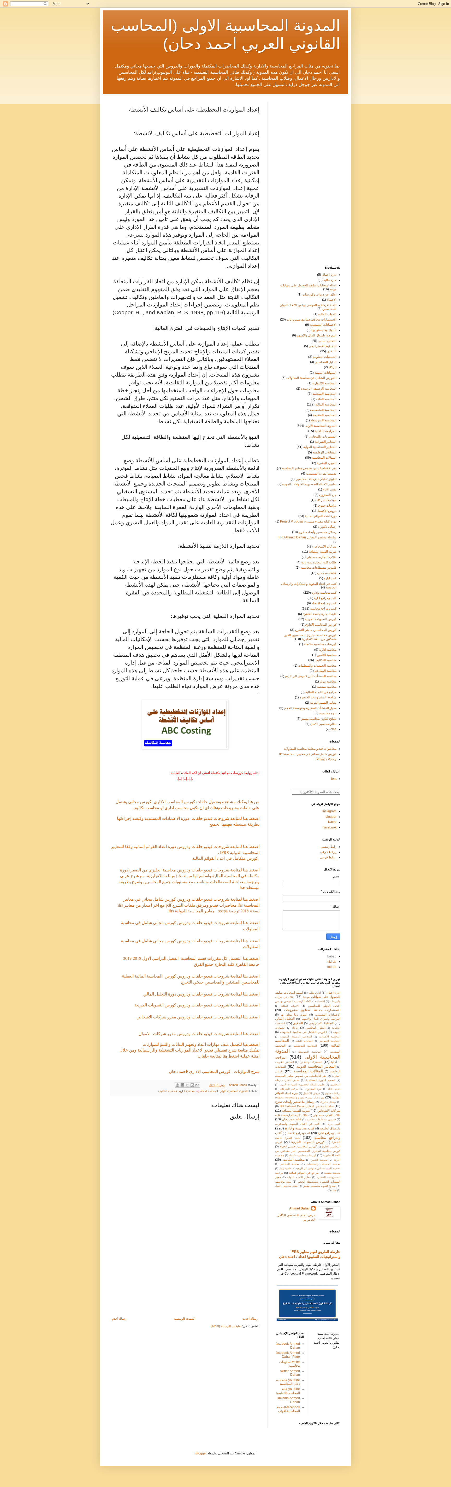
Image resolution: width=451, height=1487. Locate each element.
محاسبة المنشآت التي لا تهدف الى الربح (310, 676)
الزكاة (332, 367)
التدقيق (331, 351)
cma (333, 729)
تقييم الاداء (329, 489)
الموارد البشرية (326, 463)
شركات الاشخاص (324, 546)
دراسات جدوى (327, 505)
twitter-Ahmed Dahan (290, 1373)
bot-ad (331, 956)
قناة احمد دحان (326, 573)
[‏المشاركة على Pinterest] (177, 1085)
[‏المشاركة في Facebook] (182, 1085)
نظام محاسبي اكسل (323, 724)
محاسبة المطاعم (325, 671)
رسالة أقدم (119, 1318)
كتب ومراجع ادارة (325, 598)
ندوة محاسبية (327, 713)
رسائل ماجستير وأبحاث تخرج (317, 532)
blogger (330, 817)
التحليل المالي (327, 341)
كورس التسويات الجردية (320, 619)
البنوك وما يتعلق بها (323, 330)
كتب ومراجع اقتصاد (324, 603)
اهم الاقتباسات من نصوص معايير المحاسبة (309, 468)
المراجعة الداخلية (325, 431)
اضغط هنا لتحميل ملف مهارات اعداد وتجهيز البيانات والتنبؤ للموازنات (201, 1044)
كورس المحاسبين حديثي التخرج (315, 630)
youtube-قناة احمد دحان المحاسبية (287, 1382)
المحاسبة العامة (326, 399)
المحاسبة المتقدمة (324, 415)
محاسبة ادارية (187, 1091)
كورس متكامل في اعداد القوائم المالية (225, 858)
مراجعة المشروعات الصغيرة (318, 697)
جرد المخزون (327, 495)
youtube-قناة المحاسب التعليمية (288, 1390)
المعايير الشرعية (325, 442)
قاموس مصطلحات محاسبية (318, 567)
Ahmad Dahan (299, 1208)
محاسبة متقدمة (326, 687)
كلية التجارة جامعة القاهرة (319, 614)
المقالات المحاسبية (207, 1091)
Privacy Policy (326, 759)
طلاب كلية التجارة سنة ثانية (318, 562)
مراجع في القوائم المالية (320, 692)
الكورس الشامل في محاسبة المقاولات (311, 378)
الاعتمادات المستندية (323, 325)
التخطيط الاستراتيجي (322, 346)
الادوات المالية (327, 314)
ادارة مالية (329, 280)
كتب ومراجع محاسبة (323, 608)
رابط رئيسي (328, 847)
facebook (329, 827)
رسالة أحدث (250, 1318)
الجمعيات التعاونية (324, 357)
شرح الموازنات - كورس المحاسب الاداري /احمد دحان (213, 1071)
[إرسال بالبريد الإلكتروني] (197, 1085)
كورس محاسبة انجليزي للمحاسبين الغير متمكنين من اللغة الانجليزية (310, 637)
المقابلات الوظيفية (324, 452)
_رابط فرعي (328, 852)
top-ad (331, 967)
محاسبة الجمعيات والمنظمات (317, 665)
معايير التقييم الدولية (323, 702)
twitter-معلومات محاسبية (289, 1363)
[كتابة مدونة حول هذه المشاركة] (192, 1085)
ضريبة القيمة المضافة (322, 552)
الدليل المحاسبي (325, 362)
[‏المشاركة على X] (187, 1085)
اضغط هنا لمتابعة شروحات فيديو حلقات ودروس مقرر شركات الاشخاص (198, 1016)
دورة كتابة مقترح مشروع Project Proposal (308, 521)
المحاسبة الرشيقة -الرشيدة (318, 388)
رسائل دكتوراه (327, 527)
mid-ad (331, 961)
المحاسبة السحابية (324, 394)
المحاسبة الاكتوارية (324, 383)
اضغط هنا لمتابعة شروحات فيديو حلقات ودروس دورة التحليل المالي (200, 994)
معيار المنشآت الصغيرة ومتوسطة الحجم (310, 708)
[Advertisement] (185, 1273)
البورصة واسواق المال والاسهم (316, 335)
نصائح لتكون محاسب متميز (318, 719)
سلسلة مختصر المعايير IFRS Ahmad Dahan (307, 537)
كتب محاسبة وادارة (324, 592)
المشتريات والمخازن (322, 436)
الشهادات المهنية (325, 372)
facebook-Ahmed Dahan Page (288, 1354)
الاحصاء (331, 300)
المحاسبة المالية (325, 404)
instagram (329, 811)
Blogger (201, 1453)
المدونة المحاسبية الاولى (233, 1091)
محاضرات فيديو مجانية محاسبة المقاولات (309, 749)
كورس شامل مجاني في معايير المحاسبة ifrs (307, 754)
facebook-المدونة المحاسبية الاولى (288, 1409)
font (333, 779)
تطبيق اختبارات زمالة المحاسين (315, 479)
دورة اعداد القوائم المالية (320, 516)
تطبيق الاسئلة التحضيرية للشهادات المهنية (309, 484)
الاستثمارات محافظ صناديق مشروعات (311, 319)
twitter (332, 822)
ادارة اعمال (329, 274)
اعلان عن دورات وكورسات (319, 294)
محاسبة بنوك (328, 681)
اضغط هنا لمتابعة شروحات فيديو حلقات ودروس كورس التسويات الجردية (196, 1004)
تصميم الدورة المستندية (321, 473)
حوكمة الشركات (325, 500)
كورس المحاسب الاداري (320, 624)
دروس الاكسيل (326, 511)
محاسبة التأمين (326, 655)
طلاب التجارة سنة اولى (321, 557)
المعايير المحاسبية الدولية (319, 447)
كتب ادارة (330, 578)
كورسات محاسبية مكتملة (320, 644)
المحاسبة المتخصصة (323, 410)
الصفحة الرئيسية (184, 1318)
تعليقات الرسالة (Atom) (226, 1326)
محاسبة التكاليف (167, 1091)
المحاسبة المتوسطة (323, 420)
